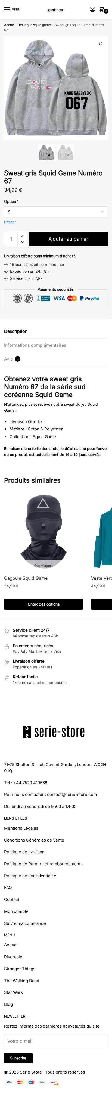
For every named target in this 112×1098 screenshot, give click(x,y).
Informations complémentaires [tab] (35, 345)
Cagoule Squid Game (26, 578)
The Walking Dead (21, 980)
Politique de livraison (24, 851)
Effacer (10, 222)
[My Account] (92, 9)
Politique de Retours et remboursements (43, 863)
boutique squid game (35, 25)
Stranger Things (19, 968)
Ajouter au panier (68, 239)
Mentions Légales (21, 828)
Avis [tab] (11, 359)
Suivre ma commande (25, 923)
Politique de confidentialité (30, 875)
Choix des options (44, 604)
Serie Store (31, 1072)
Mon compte (16, 911)
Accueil (9, 25)
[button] (100, 44)
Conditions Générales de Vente (34, 840)
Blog (8, 1004)
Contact (11, 899)
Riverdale (13, 956)
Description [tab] (15, 331)
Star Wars (13, 992)
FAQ (8, 887)
